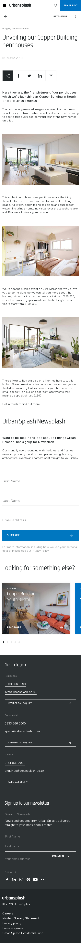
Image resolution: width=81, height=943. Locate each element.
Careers (7, 913)
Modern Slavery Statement (20, 918)
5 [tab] (19, 643)
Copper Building (51, 96)
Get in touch (10, 404)
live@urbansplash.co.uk (21, 692)
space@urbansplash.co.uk (22, 731)
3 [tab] (11, 643)
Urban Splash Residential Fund (22, 933)
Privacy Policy (40, 551)
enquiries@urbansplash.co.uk (24, 771)
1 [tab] (3, 643)
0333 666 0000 (15, 723)
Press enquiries (12, 928)
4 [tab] (15, 643)
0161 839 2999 (15, 763)
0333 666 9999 (15, 684)
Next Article (60, 16)
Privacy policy (11, 923)
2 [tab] (7, 643)
